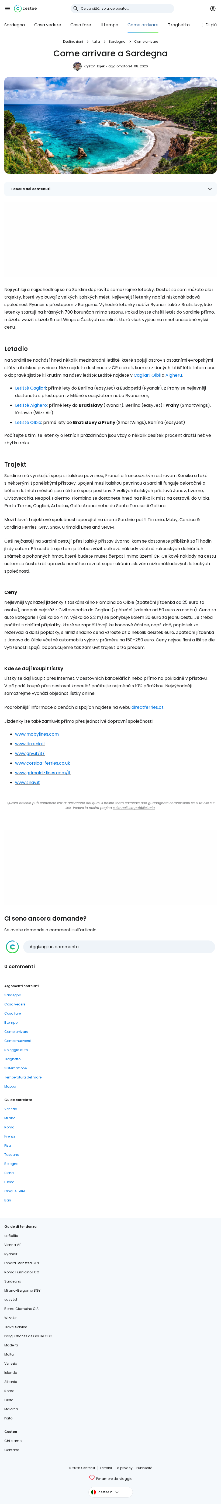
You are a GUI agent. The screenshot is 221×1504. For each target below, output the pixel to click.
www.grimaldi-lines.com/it (43, 773)
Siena (9, 1173)
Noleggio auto (16, 1050)
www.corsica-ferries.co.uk (42, 763)
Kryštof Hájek (94, 66)
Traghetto (179, 25)
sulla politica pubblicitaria (134, 807)
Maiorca (11, 1409)
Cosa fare (80, 25)
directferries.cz (148, 707)
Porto (8, 1418)
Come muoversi (17, 1040)
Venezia (10, 1109)
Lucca (9, 1182)
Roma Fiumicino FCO (21, 1272)
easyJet (10, 1299)
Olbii (156, 375)
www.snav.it (27, 782)
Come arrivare (142, 25)
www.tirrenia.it (30, 744)
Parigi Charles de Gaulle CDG (28, 1336)
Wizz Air (10, 1318)
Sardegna (14, 25)
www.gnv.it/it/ (30, 753)
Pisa (7, 1145)
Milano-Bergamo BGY (22, 1290)
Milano (9, 1118)
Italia (96, 41)
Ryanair (10, 1254)
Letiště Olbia (28, 422)
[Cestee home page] (25, 9)
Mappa (10, 1086)
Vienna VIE (12, 1245)
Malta (9, 1354)
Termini (106, 1468)
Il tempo (109, 25)
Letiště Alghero (31, 405)
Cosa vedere (47, 25)
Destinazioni (73, 41)
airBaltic (11, 1235)
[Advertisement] (110, 239)
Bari (7, 1200)
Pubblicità (144, 1468)
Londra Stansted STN (21, 1263)
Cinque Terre (14, 1191)
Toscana (11, 1154)
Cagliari (142, 375)
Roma (9, 1127)
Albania (10, 1381)
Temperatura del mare (23, 1077)
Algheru (173, 375)
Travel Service (15, 1327)
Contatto (11, 1450)
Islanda (10, 1372)
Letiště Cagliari (30, 388)
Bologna (11, 1163)
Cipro (8, 1400)
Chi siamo (13, 1440)
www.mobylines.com (37, 734)
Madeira (11, 1345)
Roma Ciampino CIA (21, 1308)
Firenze (9, 1136)
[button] (7, 8)
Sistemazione (15, 1068)
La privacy (124, 1468)
